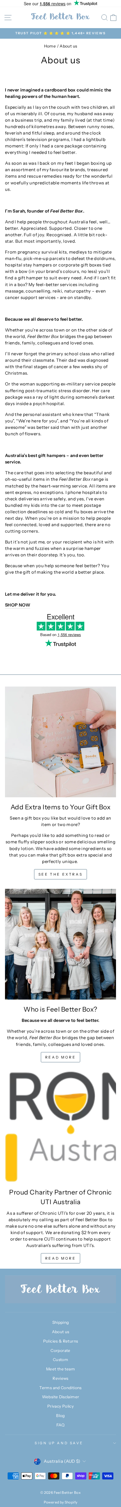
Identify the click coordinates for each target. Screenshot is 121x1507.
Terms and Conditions (60, 1387)
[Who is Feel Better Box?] (60, 944)
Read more (60, 1057)
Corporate (60, 1350)
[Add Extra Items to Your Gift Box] (60, 742)
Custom (60, 1359)
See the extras (60, 874)
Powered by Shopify (61, 1502)
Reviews (60, 1378)
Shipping (60, 1322)
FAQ (60, 1425)
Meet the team (60, 1369)
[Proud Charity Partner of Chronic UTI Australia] (60, 1127)
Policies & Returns (60, 1341)
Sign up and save (59, 1443)
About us (60, 1331)
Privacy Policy (60, 1406)
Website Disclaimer (60, 1396)
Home (50, 46)
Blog (60, 1415)
